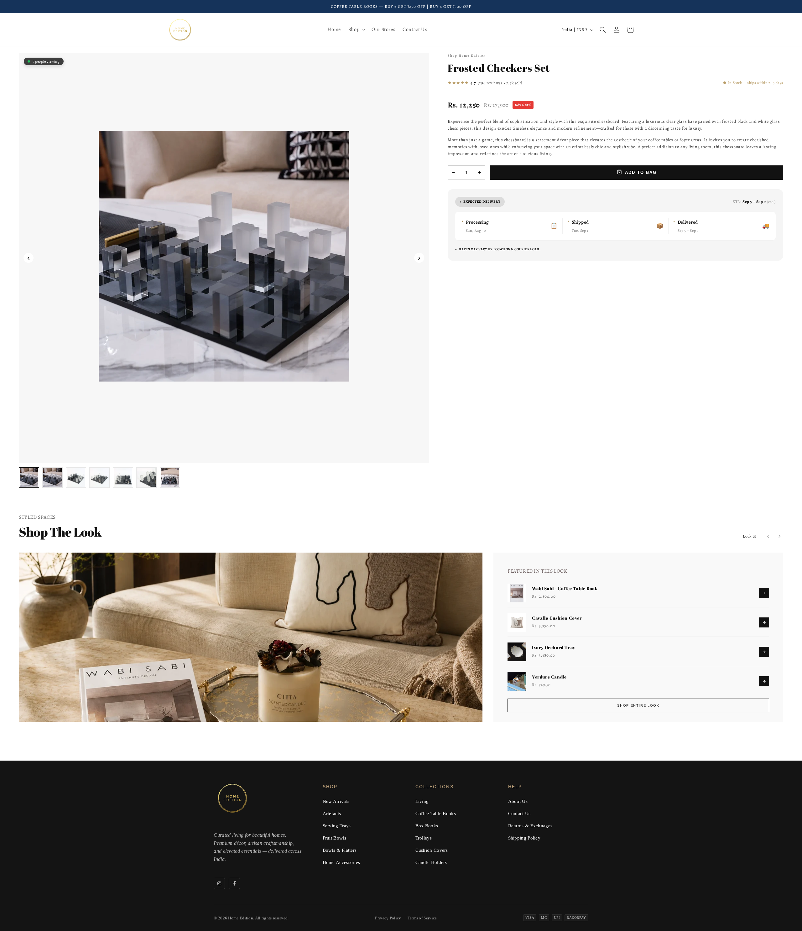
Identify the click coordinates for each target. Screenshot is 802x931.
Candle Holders (431, 862)
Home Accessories (341, 862)
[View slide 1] (29, 477)
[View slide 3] (76, 477)
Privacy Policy (388, 918)
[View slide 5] (123, 477)
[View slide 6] (146, 477)
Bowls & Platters (340, 850)
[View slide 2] (52, 477)
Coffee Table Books (435, 813)
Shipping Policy (524, 837)
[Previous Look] (768, 536)
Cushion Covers (431, 850)
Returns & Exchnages (530, 825)
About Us (518, 801)
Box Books (426, 825)
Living (422, 801)
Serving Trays (337, 825)
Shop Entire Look (638, 705)
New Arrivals (336, 801)
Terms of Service (422, 918)
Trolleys (423, 837)
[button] (356, 30)
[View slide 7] (170, 477)
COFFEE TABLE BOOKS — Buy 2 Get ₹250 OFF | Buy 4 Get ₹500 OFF (401, 6)
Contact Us (519, 813)
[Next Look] (779, 536)
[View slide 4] (99, 477)
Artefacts (332, 813)
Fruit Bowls (334, 837)
